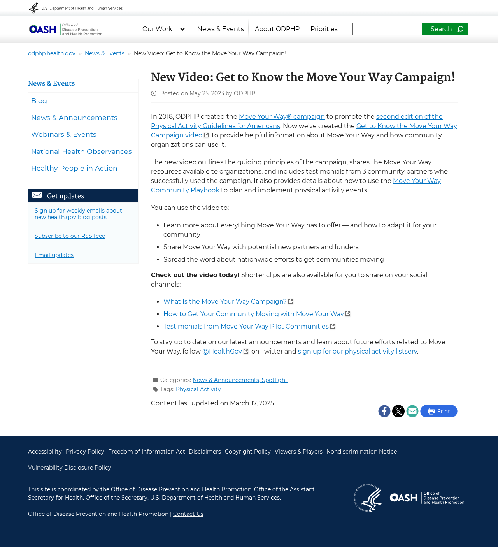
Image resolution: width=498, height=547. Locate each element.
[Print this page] (439, 411)
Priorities (324, 29)
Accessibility (45, 451)
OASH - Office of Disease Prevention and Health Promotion (426, 498)
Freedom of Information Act (146, 451)
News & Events (220, 29)
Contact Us (188, 513)
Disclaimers (205, 451)
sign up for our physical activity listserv (357, 351)
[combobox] (387, 29)
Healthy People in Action (74, 168)
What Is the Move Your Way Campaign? (225, 301)
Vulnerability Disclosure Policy (69, 467)
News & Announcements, (227, 379)
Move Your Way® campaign (282, 116)
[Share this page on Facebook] (384, 411)
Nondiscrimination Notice (361, 451)
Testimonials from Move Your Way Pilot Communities (246, 326)
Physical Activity (198, 389)
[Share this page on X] (398, 411)
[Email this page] (412, 411)
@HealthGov (222, 351)
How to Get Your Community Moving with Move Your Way (253, 314)
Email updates (54, 255)
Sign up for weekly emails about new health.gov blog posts (78, 214)
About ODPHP (277, 29)
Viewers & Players (299, 451)
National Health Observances (81, 151)
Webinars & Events (63, 134)
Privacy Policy (85, 451)
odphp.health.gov (51, 53)
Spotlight (275, 379)
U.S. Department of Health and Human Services (81, 8)
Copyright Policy (248, 451)
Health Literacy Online (65, 29)
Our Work (157, 29)
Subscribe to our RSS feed (70, 235)
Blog (39, 101)
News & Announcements (74, 117)
